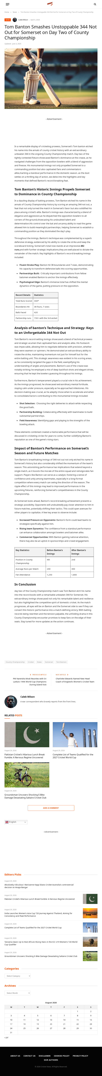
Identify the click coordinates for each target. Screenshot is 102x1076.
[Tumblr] (7, 155)
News (8, 20)
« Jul (6, 1037)
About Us (15, 1056)
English (12, 822)
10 (11, 1020)
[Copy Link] (7, 182)
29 (77, 1028)
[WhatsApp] (7, 176)
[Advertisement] (51, 849)
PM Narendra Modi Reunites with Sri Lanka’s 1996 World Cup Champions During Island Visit (29, 681)
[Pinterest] (7, 142)
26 (38, 1028)
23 (91, 1024)
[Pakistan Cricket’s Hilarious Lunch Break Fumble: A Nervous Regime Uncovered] (27, 734)
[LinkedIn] (7, 135)
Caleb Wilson (23, 20)
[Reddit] (7, 162)
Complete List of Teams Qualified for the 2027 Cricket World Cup (73, 756)
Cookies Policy (62, 1056)
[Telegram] (7, 169)
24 (11, 1028)
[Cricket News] (51, 4)
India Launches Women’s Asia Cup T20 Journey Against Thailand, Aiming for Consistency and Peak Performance (38, 914)
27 (51, 1028)
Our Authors (51, 1060)
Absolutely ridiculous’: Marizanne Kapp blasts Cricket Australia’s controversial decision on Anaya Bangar (39, 886)
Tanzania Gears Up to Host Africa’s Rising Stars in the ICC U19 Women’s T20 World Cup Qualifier (41, 943)
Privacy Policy (80, 1056)
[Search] (94, 4)
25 (24, 1028)
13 (51, 1020)
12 (38, 1020)
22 (77, 1024)
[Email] (7, 149)
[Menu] (7, 4)
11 (24, 1020)
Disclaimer (44, 1056)
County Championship (15, 662)
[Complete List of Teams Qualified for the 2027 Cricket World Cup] (75, 734)
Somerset (49, 662)
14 (64, 1020)
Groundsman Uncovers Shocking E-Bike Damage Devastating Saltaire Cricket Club (25, 796)
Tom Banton (61, 662)
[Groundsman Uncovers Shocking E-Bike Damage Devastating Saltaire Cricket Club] (27, 774)
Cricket (31, 662)
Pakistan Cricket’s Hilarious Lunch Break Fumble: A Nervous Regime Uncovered (25, 756)
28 (64, 1028)
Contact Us (29, 1056)
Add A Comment (51, 808)
